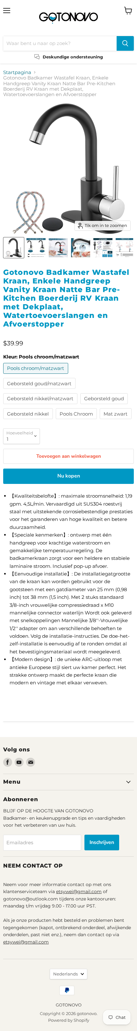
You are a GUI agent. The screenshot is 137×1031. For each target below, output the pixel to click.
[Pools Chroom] (77, 421)
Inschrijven (102, 842)
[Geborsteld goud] (105, 406)
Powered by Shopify (68, 1020)
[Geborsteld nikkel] (28, 421)
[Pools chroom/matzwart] (36, 375)
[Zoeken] (125, 43)
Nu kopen (68, 475)
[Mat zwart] (116, 421)
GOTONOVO (69, 1004)
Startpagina (17, 72)
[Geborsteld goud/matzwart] (40, 390)
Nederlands (65, 973)
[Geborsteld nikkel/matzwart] (41, 406)
